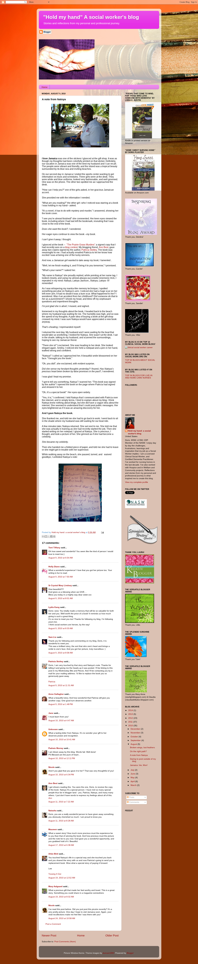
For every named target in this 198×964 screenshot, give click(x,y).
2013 (130, 714)
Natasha (52, 811)
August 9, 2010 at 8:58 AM (60, 653)
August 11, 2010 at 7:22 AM (61, 802)
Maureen (52, 829)
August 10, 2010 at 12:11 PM (61, 758)
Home (44, 87)
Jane (50, 713)
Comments (134, 802)
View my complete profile (136, 482)
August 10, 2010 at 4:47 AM (61, 720)
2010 (130, 726)
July (133, 770)
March (134, 785)
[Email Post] (102, 532)
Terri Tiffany (54, 548)
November (136, 733)
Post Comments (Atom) (65, 942)
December (136, 729)
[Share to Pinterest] (54, 536)
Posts (131, 797)
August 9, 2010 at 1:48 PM (60, 704)
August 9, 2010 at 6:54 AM (60, 558)
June (133, 774)
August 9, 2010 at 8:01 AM (60, 598)
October (135, 737)
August (134, 744)
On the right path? (138, 751)
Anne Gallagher (56, 694)
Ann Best (53, 783)
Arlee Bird (53, 854)
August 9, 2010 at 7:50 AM (60, 577)
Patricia (51, 682)
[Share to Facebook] (51, 536)
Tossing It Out (54, 874)
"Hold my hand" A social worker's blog (91, 17)
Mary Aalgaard (55, 886)
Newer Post (49, 935)
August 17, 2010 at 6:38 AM (61, 845)
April (133, 781)
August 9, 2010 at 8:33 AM (60, 628)
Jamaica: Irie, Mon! (139, 765)
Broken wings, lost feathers (142, 747)
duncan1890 (108, 953)
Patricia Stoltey (55, 661)
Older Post (112, 935)
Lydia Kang (54, 607)
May (133, 777)
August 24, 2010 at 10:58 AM (61, 918)
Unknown (53, 729)
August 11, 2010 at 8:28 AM (61, 821)
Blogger (130, 953)
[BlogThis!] (45, 536)
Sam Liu (52, 637)
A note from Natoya (139, 755)
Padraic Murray (55, 748)
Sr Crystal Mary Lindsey (60, 585)
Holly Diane (54, 567)
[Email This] (43, 536)
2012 (130, 718)
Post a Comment (53, 924)
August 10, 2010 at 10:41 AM (61, 739)
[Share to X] (48, 536)
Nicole (51, 767)
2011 (130, 722)
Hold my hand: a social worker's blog (139, 432)
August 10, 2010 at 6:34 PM (61, 775)
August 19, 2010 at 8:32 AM (61, 897)
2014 (130, 710)
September (136, 740)
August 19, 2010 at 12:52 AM (61, 878)
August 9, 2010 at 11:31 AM (61, 685)
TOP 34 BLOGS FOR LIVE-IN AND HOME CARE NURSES (138, 376)
